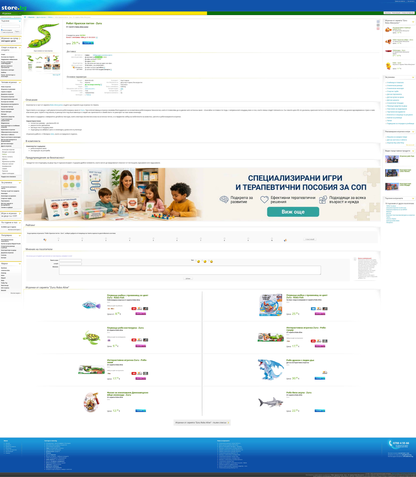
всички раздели (7, 30)
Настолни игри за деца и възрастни (56, 445)
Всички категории (14, 230)
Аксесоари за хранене (8, 196)
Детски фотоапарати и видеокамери (9, 140)
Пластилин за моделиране (397, 109)
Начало (8, 443)
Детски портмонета (394, 94)
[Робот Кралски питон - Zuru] (43, 36)
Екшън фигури (6, 112)
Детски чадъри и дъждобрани (7, 204)
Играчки (6, 13)
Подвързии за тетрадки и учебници (400, 123)
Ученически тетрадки (395, 103)
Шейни (3, 72)
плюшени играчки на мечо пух (396, 208)
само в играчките (8, 32)
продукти (53, 451)
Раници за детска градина (10, 191)
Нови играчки (6, 87)
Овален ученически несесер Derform (230, 451)
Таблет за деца (391, 206)
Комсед (3, 273)
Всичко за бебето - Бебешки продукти (57, 456)
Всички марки (15, 293)
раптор (388, 213)
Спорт (3, 54)
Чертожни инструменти (396, 112)
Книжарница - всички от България (58, 443)
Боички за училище (394, 118)
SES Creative (5, 288)
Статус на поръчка (11, 450)
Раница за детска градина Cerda (228, 464)
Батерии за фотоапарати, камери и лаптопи (59, 469)
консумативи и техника (55, 448)
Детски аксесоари (7, 144)
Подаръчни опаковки (8, 177)
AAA (122, 89)
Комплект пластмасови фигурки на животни (400, 215)
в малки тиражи (55, 463)
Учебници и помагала (395, 82)
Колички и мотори (7, 70)
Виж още (56, 75)
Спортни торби (392, 91)
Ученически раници (394, 85)
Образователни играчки (9, 132)
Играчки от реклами (8, 89)
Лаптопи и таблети (7, 135)
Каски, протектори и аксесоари (8, 75)
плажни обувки (391, 219)
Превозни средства (7, 117)
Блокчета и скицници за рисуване (400, 115)
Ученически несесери (395, 88)
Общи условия (395, 473)
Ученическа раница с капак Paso (228, 456)
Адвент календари (8, 173)
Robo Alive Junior (81, 27)
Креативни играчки (8, 130)
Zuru (86, 87)
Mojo (2, 280)
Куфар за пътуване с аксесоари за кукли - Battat (233, 463)
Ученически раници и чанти (8, 187)
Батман (3, 258)
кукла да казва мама (392, 221)
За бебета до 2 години (8, 227)
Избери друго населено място (102, 55)
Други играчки (41, 17)
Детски (51, 454)
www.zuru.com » (90, 89)
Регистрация (9, 451)
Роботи (50, 17)
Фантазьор (4, 285)
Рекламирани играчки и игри (397, 131)
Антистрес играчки (8, 149)
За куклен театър (7, 107)
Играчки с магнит (7, 164)
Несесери (4, 193)
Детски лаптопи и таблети (397, 140)
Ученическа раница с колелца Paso (229, 458)
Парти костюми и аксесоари (10, 137)
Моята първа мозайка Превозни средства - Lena (233, 466)
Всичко (55, 461)
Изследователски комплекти (7, 240)
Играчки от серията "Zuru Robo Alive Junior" (396, 21)
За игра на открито (7, 57)
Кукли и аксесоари (7, 109)
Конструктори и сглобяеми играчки (10, 126)
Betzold (3, 290)
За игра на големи (7, 102)
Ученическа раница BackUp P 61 (228, 467)
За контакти (411, 1)
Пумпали (5, 171)
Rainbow (4, 268)
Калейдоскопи (6, 166)
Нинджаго (389, 222)
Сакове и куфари (7, 207)
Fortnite (3, 255)
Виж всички (409, 145)
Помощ (8, 453)
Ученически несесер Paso (226, 461)
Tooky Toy (4, 283)
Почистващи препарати (53, 446)
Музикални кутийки (8, 161)
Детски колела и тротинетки (6, 66)
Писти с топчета (7, 157)
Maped (3, 278)
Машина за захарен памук (397, 137)
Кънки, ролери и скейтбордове (7, 62)
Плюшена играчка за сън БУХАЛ (396, 209)
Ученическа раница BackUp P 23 (228, 453)
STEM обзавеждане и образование (56, 458)
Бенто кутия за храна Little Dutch (228, 445)
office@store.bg (408, 456)
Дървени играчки (7, 94)
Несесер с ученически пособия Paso (229, 454)
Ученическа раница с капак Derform (229, 443)
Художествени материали (53, 450)
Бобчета (389, 211)
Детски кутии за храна (395, 97)
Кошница (8, 448)
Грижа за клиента (400, 1)
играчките (398, 198)
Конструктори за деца (8, 250)
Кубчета (4, 159)
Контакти (8, 445)
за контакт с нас (403, 453)
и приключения (53, 464)
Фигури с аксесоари (8, 152)
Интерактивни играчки (9, 99)
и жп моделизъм (55, 459)
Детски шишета (393, 100)
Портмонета (5, 201)
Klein (2, 275)
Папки (389, 120)
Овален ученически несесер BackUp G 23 (231, 450)
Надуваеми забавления (9, 59)
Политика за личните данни (408, 473)
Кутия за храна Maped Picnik (10, 244)
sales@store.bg (406, 455)
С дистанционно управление (6, 120)
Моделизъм (5, 123)
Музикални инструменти (10, 104)
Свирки (4, 169)
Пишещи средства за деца (397, 106)
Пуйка (388, 217)
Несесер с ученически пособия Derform (230, 448)
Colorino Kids (5, 270)
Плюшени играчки (7, 97)
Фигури (3, 114)
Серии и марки (6, 92)
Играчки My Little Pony (395, 143)
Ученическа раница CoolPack (8, 247)
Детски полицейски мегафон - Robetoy (230, 446)
